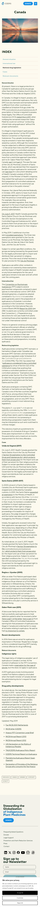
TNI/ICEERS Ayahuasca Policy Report (20, 750)
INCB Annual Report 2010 (16, 736)
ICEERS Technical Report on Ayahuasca (21, 754)
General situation (9, 59)
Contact (6, 846)
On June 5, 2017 (8, 214)
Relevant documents (10, 76)
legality (5, 781)
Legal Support (9, 838)
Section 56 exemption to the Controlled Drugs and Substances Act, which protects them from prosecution (18, 457)
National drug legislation (12, 68)
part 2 (19, 162)
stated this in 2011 (24, 117)
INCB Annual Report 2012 (16, 740)
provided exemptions (14, 235)
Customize (20, 898)
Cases (5, 72)
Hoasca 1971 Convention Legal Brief (20, 733)
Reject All (20, 903)
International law (9, 63)
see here (9, 172)
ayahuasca (6, 777)
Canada (14, 777)
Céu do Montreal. (27, 261)
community (31, 777)
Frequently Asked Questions (13, 832)
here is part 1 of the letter (12, 619)
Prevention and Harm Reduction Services (18, 841)
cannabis (22, 777)
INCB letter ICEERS (13, 729)
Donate (6, 835)
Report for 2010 (26, 308)
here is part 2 (28, 619)
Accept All (20, 893)
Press (5, 843)
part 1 (11, 162)
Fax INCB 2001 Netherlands (17, 725)
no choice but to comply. (15, 631)
